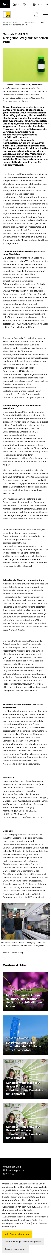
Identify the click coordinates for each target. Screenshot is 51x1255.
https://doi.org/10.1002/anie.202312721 (23, 817)
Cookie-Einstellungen (15, 1249)
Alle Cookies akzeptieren (17, 1234)
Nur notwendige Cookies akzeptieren (23, 1241)
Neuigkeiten (29, 22)
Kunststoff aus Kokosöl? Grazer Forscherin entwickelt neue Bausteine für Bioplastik (24, 1088)
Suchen (37, 16)
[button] (5, 4)
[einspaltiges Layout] (25, 4)
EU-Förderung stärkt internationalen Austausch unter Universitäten (24, 1046)
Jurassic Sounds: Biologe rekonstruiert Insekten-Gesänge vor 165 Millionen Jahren (25, 1000)
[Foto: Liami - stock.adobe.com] (25, 65)
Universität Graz (10, 22)
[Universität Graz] (7, 15)
